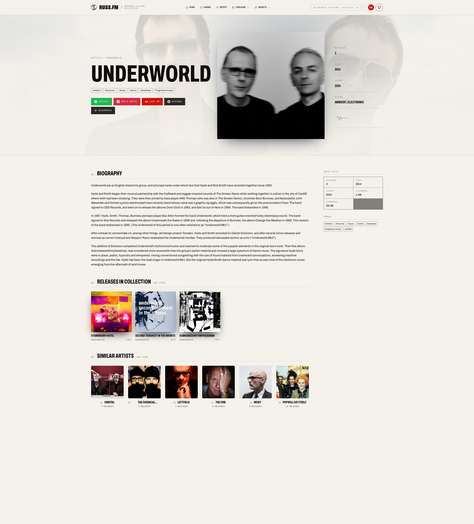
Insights (262, 7)
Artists (223, 7)
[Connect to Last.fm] (371, 7)
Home (192, 7)
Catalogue (241, 7)
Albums (207, 7)
